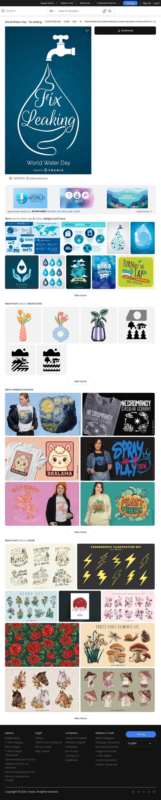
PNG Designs (12, 747)
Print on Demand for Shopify (17, 778)
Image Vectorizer (106, 751)
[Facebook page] (138, 792)
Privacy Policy (43, 747)
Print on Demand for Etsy (20, 772)
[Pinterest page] (144, 792)
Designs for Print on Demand (16, 765)
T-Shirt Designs (14, 742)
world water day (53, 21)
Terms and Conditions (48, 742)
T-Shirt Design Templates (13, 753)
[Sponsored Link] (30, 198)
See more (80, 295)
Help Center (42, 751)
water (66, 21)
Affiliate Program (75, 742)
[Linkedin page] (154, 792)
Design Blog (12, 738)
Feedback (71, 760)
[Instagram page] (133, 792)
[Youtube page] (149, 792)
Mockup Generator (107, 747)
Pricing (39, 738)
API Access (71, 751)
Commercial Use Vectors (20, 759)
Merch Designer (105, 738)
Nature (23, 303)
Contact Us (72, 755)
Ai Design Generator (108, 742)
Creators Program (76, 738)
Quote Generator (106, 760)
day (74, 21)
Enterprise (71, 747)
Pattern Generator (107, 764)
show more (143, 211)
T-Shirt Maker (103, 755)
